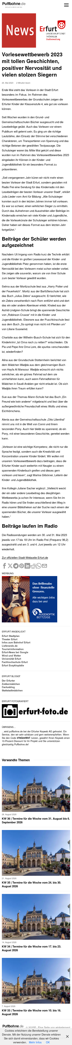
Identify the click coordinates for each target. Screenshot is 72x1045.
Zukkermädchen (11, 684)
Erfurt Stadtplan (11, 636)
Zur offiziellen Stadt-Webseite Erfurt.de (25, 557)
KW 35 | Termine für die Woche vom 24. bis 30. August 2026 (31, 884)
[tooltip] (4, 565)
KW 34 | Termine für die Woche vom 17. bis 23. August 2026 (31, 948)
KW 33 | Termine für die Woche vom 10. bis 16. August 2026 (31, 1012)
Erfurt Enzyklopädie (13, 665)
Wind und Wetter (11, 655)
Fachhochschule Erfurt (15, 662)
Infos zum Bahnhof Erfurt (16, 642)
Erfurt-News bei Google (15, 652)
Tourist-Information (13, 649)
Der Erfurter (8, 680)
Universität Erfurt (11, 658)
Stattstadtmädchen (12, 690)
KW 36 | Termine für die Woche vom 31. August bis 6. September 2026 (36, 820)
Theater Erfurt (9, 639)
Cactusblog (8, 687)
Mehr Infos (35, 1042)
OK (48, 1042)
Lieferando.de (10, 645)
